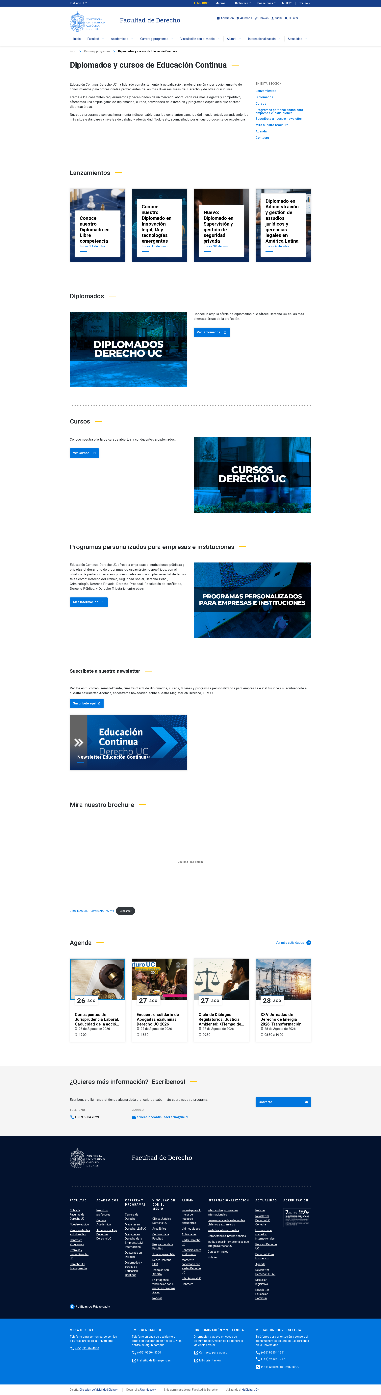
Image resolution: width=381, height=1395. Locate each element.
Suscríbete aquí (86, 703)
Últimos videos (191, 1228)
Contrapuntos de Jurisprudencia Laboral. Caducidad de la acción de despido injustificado (97, 1019)
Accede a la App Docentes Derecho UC (106, 1234)
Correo (305, 3)
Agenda (261, 131)
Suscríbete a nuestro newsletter (279, 118)
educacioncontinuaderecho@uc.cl (162, 1117)
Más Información (89, 602)
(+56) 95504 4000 (87, 1348)
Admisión (200, 3)
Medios (222, 3)
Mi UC (286, 3)
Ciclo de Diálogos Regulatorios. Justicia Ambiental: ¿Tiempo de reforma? (220, 1019)
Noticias (157, 1298)
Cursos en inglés (218, 1251)
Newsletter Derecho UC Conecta (262, 1220)
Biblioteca (242, 3)
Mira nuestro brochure (272, 125)
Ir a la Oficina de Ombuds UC (280, 1366)
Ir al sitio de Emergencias (154, 1360)
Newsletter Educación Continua (262, 1294)
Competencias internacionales (227, 1236)
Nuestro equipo (79, 1224)
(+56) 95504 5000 (149, 1352)
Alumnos (244, 18)
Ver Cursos (84, 453)
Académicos (122, 39)
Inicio (77, 39)
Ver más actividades (293, 942)
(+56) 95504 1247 (273, 1358)
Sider (276, 18)
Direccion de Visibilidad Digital (98, 1389)
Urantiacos (147, 1389)
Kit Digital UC (249, 1389)
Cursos (261, 103)
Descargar (125, 910)
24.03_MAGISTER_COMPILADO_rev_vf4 (92, 910)
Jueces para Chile (163, 1254)
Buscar (291, 18)
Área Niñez (159, 1228)
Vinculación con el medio (200, 39)
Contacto (262, 137)
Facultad (96, 39)
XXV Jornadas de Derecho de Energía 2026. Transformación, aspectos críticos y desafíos (281, 1019)
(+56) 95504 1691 (273, 1352)
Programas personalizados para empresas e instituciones (279, 111)
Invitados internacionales (223, 1230)
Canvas (262, 18)
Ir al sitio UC (77, 3)
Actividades (189, 1234)
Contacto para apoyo (213, 1352)
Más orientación (210, 1360)
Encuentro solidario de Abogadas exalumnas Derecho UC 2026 (158, 1019)
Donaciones (265, 3)
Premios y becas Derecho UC (79, 1254)
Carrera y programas (157, 39)
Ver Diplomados (212, 332)
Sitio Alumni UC (191, 1278)
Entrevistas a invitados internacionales (265, 1234)
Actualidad (298, 39)
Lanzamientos (266, 91)
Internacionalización (264, 39)
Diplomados (264, 97)
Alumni (234, 39)
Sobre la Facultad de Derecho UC (77, 1214)
